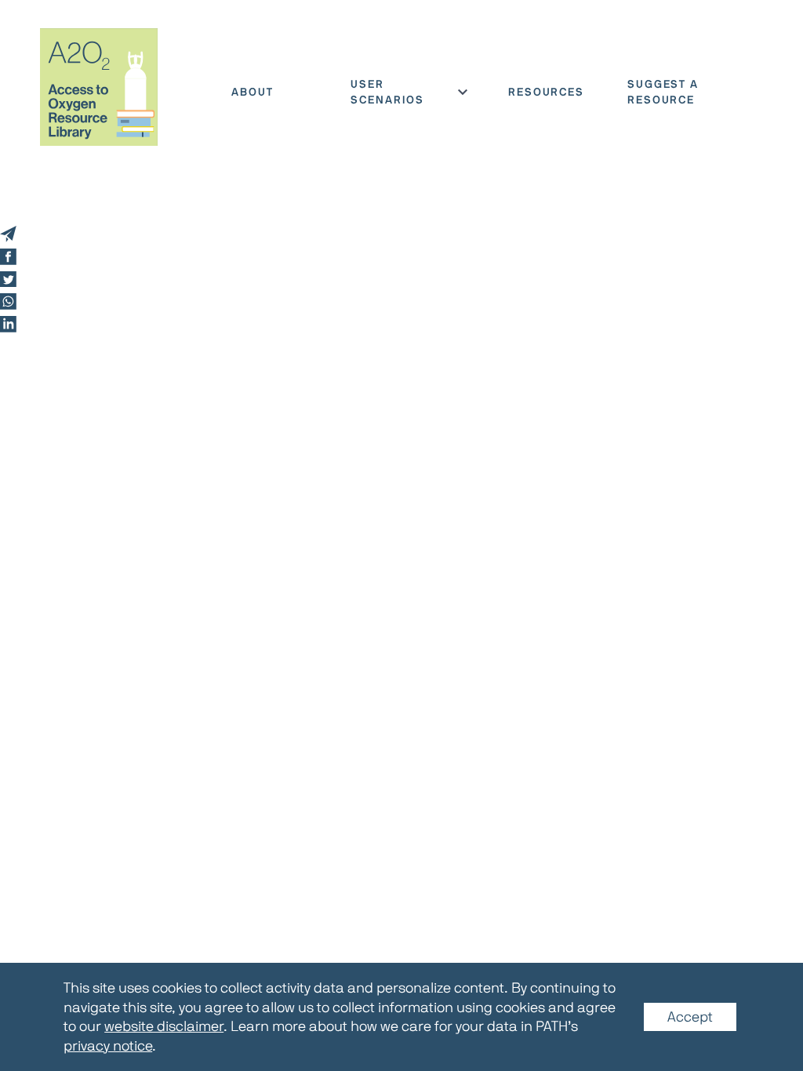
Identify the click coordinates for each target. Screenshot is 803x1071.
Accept (690, 1017)
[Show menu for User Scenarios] (462, 92)
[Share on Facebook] (8, 257)
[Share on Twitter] (8, 279)
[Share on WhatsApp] (8, 301)
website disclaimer (163, 1026)
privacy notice (108, 1045)
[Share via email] (8, 234)
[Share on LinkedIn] (8, 324)
